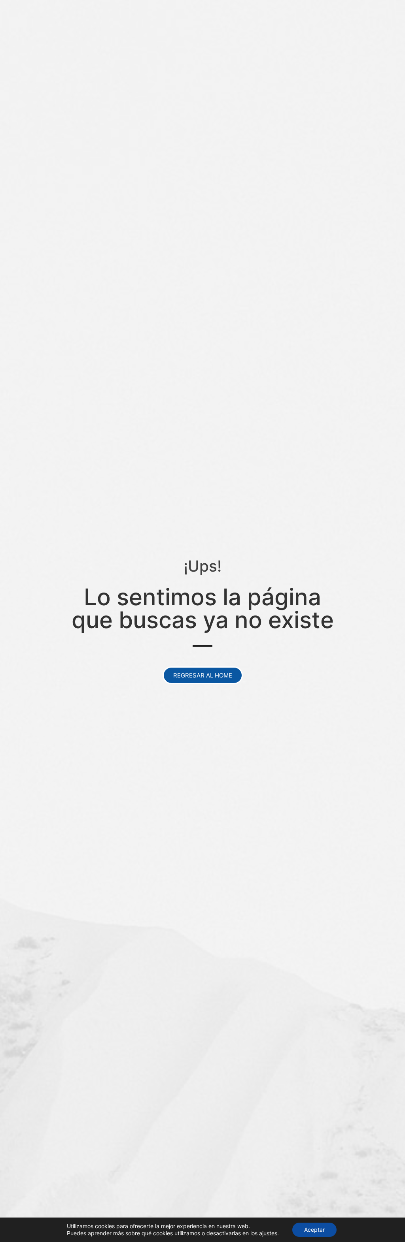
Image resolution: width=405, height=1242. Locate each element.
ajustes (268, 1233)
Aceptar (314, 1229)
